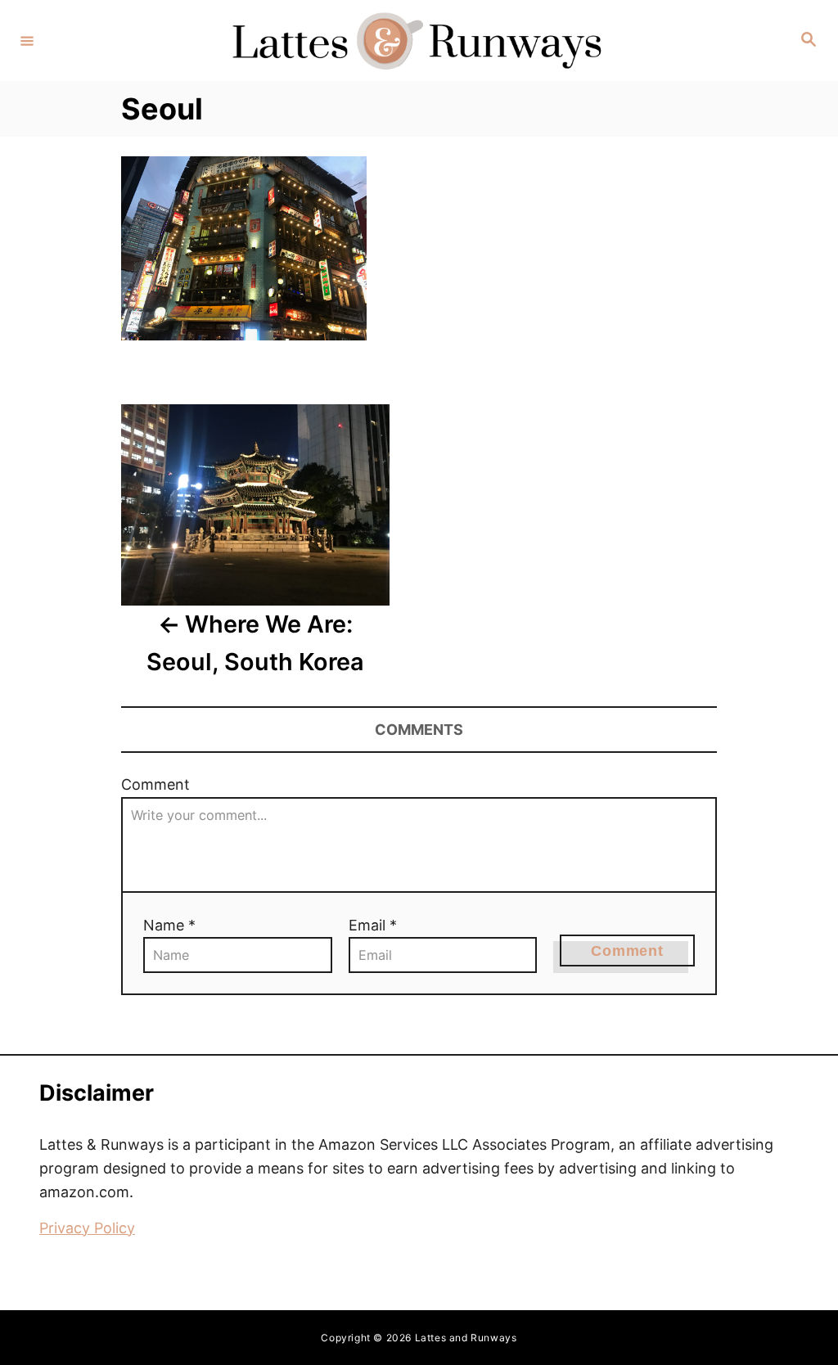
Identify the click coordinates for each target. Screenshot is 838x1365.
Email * (373, 925)
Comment (155, 784)
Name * (169, 925)
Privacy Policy (87, 1228)
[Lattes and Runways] (416, 40)
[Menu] (27, 40)
